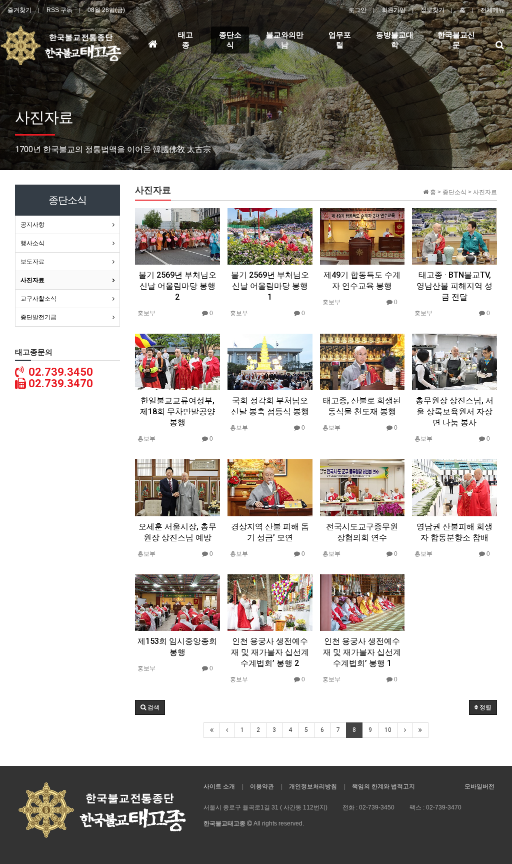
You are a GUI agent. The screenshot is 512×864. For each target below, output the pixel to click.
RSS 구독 (59, 10)
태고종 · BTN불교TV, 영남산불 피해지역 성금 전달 (454, 286)
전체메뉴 (492, 10)
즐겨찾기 (20, 10)
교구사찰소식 (38, 298)
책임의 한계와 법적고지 (383, 786)
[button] (150, 707)
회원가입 (394, 10)
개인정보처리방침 (313, 786)
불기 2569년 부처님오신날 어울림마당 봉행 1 (270, 286)
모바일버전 (479, 786)
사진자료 (32, 280)
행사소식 (32, 243)
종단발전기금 (38, 317)
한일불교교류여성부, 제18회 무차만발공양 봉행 (177, 411)
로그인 (357, 10)
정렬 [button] (485, 707)
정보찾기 (432, 10)
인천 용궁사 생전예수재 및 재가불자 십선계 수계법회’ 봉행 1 (362, 652)
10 (388, 729)
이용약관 (262, 786)
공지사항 (32, 224)
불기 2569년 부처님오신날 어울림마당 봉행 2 (177, 286)
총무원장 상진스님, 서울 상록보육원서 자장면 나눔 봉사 (455, 411)
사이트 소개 (219, 786)
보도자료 (32, 261)
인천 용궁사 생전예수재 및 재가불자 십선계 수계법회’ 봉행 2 (270, 652)
